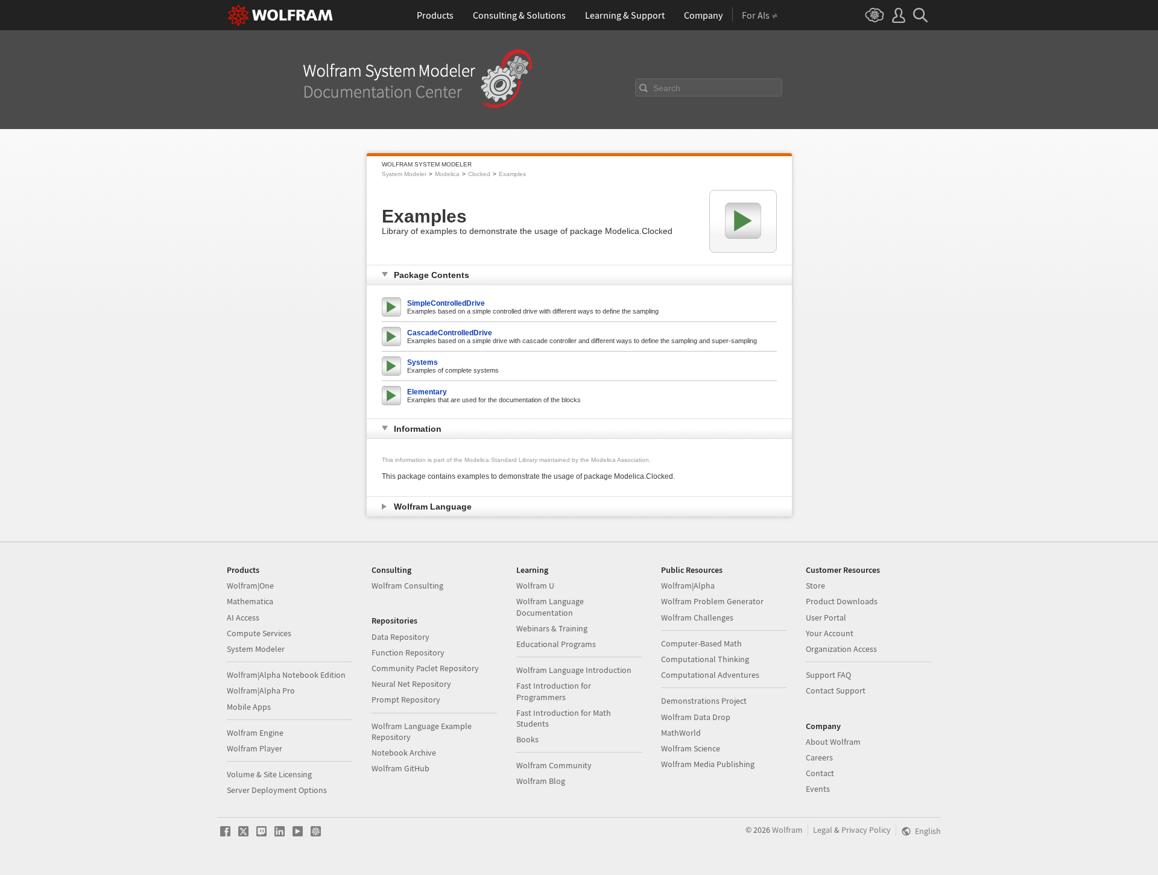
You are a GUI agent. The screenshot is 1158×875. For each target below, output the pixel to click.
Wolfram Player (254, 748)
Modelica (447, 174)
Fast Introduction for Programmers (553, 691)
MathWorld (681, 732)
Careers (819, 757)
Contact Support (835, 690)
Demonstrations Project (704, 700)
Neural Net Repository (411, 683)
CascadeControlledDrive (449, 333)
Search (666, 88)
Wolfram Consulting (407, 585)
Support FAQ (828, 674)
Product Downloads (842, 601)
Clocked (479, 174)
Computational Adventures (710, 674)
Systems (422, 362)
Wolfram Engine (255, 732)
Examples (512, 174)
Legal (822, 829)
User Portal (826, 617)
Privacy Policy (866, 829)
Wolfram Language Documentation (550, 607)
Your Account (829, 633)
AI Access (243, 617)
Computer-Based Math (701, 643)
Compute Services (259, 633)
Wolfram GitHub (400, 768)
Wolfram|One (250, 585)
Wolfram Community (554, 765)
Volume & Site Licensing (269, 774)
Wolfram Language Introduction (573, 670)
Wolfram (787, 829)
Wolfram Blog (540, 780)
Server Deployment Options (277, 790)
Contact (820, 773)
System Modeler (404, 174)
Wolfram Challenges (697, 617)
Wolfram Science (690, 748)
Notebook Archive (404, 752)
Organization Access (841, 648)
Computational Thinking (705, 659)
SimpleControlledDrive (446, 303)
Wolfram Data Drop (695, 717)
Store (815, 585)
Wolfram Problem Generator (712, 601)
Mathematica (250, 601)
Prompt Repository (406, 699)
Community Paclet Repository (425, 668)
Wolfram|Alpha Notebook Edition (286, 674)
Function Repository (408, 652)
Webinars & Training (551, 628)
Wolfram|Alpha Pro (261, 690)
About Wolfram (833, 741)
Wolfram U (535, 585)
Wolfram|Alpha (688, 585)
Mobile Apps (249, 706)
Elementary (427, 392)
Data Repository (400, 636)
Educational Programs (556, 644)
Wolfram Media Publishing (708, 764)
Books (527, 739)
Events (818, 788)
